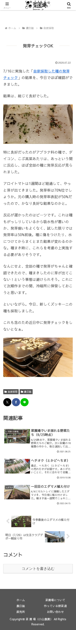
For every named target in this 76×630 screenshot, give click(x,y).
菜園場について (55, 600)
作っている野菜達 (55, 606)
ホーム (20, 600)
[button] (68, 568)
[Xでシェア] (7, 402)
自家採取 (12, 391)
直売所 (20, 612)
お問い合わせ (55, 612)
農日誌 (27, 391)
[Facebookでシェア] (16, 402)
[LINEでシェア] (24, 402)
